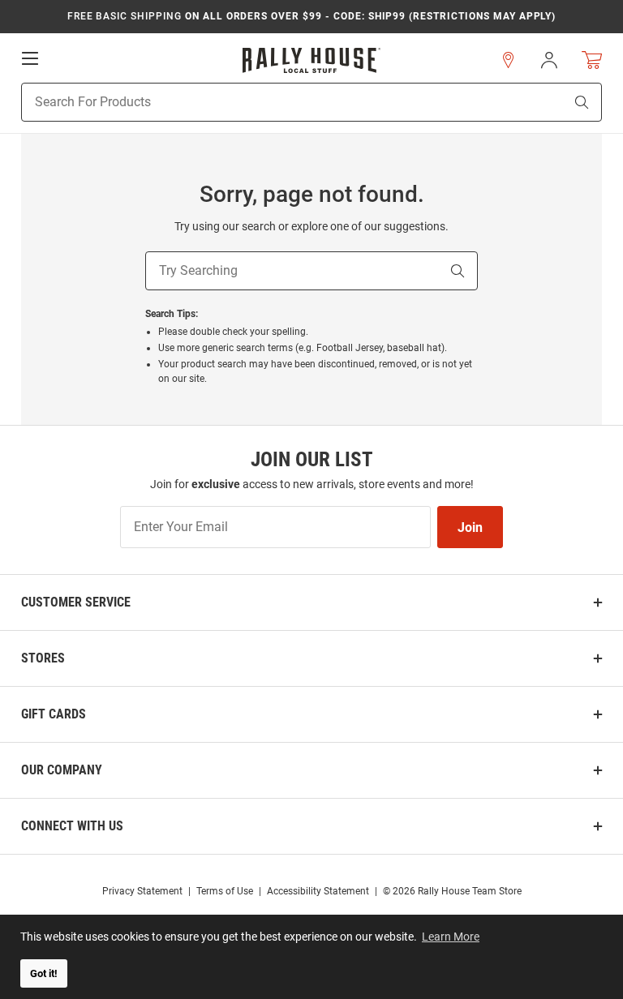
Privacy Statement (142, 891)
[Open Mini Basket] (592, 60)
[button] (509, 60)
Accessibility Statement (318, 891)
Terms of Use (224, 891)
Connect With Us (72, 826)
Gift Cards (53, 714)
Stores (43, 658)
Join (470, 527)
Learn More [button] (450, 936)
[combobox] (272, 102)
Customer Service (76, 602)
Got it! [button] (44, 973)
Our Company (61, 770)
